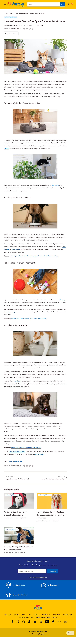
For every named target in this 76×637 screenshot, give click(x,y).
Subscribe (53, 571)
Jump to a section (10, 33)
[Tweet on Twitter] (30, 28)
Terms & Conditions (26, 617)
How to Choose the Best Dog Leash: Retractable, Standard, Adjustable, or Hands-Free (51, 515)
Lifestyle (12, 13)
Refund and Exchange (43, 617)
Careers (36, 615)
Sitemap (55, 617)
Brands (16, 615)
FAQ (30, 615)
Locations (56, 615)
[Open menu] (5, 4)
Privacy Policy (68, 615)
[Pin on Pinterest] (27, 28)
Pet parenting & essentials (14, 461)
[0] (71, 4)
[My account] (68, 4)
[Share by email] (32, 28)
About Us (7, 615)
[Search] (62, 4)
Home (6, 13)
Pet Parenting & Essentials (11, 17)
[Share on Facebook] (24, 28)
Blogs (23, 615)
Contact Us (46, 615)
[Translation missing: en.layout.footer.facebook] (12, 621)
